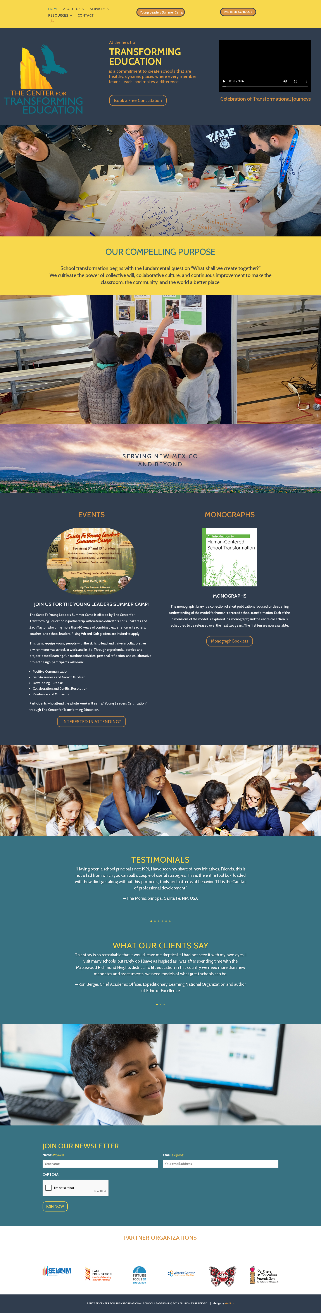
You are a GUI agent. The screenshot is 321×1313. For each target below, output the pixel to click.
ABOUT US (72, 9)
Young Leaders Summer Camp (161, 12)
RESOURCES (58, 15)
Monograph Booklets (229, 641)
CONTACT (86, 15)
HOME (53, 9)
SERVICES (97, 9)
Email (173, 1155)
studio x (230, 1303)
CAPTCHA (51, 1174)
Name (53, 1155)
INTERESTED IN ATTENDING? (91, 721)
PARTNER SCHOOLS (238, 12)
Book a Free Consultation (138, 100)
